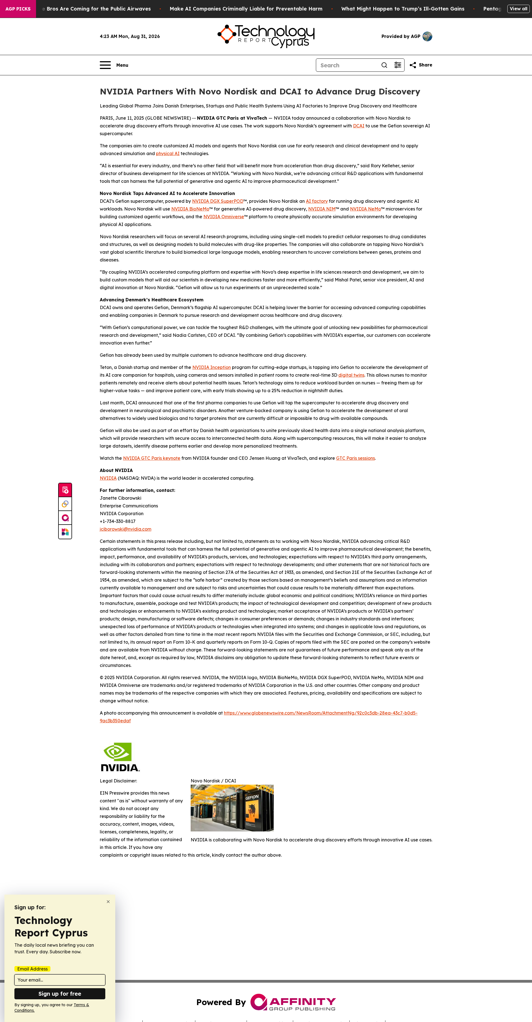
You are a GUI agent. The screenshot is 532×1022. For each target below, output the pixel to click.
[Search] (384, 65)
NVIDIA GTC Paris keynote (151, 458)
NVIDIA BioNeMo (190, 209)
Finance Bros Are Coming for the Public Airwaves (88, 9)
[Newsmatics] (65, 532)
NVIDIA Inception (211, 367)
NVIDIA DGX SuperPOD (217, 201)
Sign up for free (60, 993)
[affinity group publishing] (65, 518)
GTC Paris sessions (355, 458)
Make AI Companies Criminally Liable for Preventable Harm (246, 9)
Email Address (32, 969)
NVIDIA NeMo (365, 209)
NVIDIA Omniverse (223, 216)
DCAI (358, 126)
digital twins (351, 375)
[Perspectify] (65, 504)
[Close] (108, 901)
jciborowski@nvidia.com (125, 529)
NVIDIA (108, 478)
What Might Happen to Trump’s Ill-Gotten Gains (402, 9)
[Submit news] (65, 490)
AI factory (317, 201)
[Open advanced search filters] (397, 65)
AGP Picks (18, 9)
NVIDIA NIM (322, 209)
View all (518, 8)
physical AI (168, 153)
